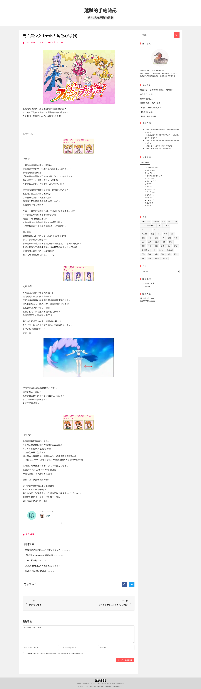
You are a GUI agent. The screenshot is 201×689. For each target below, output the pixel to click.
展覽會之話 (148, 181)
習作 (175, 246)
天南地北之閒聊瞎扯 (152, 176)
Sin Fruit (148, 286)
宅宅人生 (148, 178)
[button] (124, 584)
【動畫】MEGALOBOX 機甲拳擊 (39, 555)
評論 (143, 254)
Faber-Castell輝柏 (148, 226)
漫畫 (170, 242)
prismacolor (146, 230)
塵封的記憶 (148, 173)
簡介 (169, 246)
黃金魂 (157, 258)
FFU (160, 226)
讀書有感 (148, 195)
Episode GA (172, 222)
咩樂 (165, 234)
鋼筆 (156, 254)
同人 (159, 234)
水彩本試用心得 (159, 146)
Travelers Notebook (161, 230)
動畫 (27, 534)
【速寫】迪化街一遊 (148, 116)
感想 (32, 534)
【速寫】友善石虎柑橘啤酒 (150, 107)
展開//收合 (145, 163)
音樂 (146, 206)
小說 (149, 238)
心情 (146, 184)
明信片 (157, 242)
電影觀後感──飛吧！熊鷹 (150, 103)
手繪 (175, 238)
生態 (149, 246)
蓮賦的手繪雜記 (100, 10)
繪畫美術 (148, 189)
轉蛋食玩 (148, 197)
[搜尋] (176, 35)
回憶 (172, 234)
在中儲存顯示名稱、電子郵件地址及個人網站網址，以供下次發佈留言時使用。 (54, 653)
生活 (156, 246)
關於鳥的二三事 (146, 94)
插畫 (143, 242)
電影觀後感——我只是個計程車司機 (166, 140)
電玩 (143, 258)
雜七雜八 (148, 200)
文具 (146, 187)
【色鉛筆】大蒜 (146, 112)
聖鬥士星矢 (145, 250)
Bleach (156, 222)
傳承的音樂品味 (146, 99)
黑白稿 (165, 258)
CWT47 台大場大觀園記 (35, 571)
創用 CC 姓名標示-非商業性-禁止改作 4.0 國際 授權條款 (103, 684)
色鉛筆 (161, 250)
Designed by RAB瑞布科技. (114, 686)
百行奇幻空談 (149, 283)
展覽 (156, 238)
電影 (175, 254)
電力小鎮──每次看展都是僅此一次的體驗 (156, 90)
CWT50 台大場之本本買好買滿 (38, 565)
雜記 (169, 254)
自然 (154, 250)
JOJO (167, 226)
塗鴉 (143, 238)
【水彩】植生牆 (159, 148)
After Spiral (146, 222)
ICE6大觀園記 (31, 560)
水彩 (164, 242)
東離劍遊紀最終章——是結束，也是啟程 (42, 550)
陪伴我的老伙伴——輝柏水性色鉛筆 (166, 130)
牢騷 (143, 246)
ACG (43, 42)
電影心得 (148, 203)
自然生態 (148, 192)
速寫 (149, 254)
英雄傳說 (170, 250)
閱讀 (162, 254)
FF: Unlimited (149, 168)
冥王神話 (145, 234)
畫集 (162, 246)
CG (163, 222)
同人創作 (148, 170)
